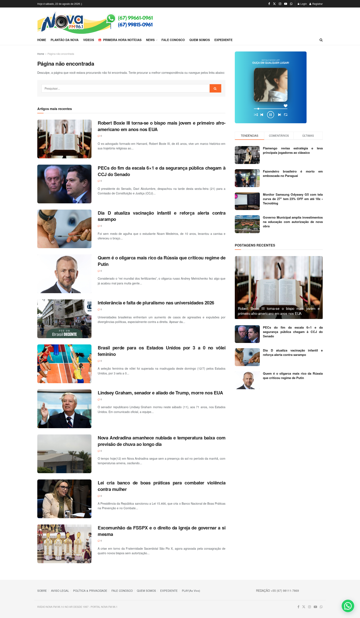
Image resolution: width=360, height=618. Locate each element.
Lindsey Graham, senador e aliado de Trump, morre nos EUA (160, 392)
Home (41, 40)
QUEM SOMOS (146, 591)
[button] (348, 606)
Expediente (223, 40)
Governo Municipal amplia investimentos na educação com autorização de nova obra (293, 221)
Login (303, 3)
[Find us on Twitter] (274, 4)
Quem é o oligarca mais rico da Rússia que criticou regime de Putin (161, 260)
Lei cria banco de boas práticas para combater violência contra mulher (161, 485)
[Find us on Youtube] (285, 4)
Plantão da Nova (65, 40)
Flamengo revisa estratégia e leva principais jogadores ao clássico (293, 150)
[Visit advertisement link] (279, 87)
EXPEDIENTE (169, 591)
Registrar (317, 3)
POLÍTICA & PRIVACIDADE (90, 591)
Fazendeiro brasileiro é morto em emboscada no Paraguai (293, 173)
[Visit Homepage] (108, 21)
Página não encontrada (61, 53)
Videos (88, 40)
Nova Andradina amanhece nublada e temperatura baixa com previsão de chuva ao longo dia (161, 440)
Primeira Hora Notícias (122, 40)
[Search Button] (321, 40)
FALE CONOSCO (122, 591)
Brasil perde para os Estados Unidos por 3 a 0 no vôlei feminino (161, 350)
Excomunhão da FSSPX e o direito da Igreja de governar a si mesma (161, 530)
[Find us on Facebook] (269, 4)
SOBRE (42, 591)
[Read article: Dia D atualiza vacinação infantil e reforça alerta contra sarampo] (64, 229)
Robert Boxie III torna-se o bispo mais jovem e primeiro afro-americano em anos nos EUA (161, 126)
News (150, 40)
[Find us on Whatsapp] (291, 4)
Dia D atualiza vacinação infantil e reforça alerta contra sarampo (161, 216)
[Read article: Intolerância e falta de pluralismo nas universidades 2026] (64, 318)
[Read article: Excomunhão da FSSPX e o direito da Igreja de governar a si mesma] (64, 543)
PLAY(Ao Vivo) (191, 591)
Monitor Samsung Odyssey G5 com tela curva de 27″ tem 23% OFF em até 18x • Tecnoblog (293, 198)
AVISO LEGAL (60, 591)
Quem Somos (199, 40)
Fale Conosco (173, 40)
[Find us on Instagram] (280, 4)
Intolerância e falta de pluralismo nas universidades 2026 (156, 302)
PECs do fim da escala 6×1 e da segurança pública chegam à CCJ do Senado (161, 171)
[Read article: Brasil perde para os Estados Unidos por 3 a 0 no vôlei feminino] (64, 363)
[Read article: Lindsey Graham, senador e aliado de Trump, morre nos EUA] (64, 408)
